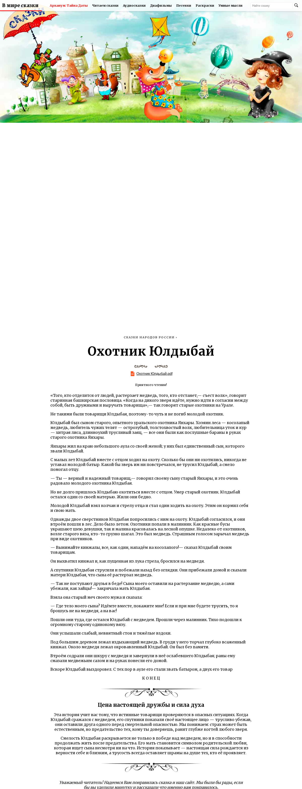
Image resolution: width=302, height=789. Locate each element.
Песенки (183, 6)
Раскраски (205, 6)
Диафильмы (161, 6)
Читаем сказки (105, 6)
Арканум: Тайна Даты (69, 6)
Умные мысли (231, 6)
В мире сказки (20, 5)
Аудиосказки (134, 6)
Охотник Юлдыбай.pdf (154, 374)
